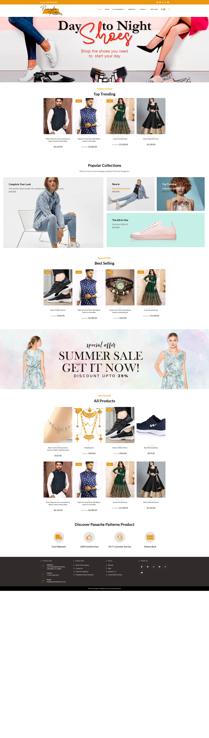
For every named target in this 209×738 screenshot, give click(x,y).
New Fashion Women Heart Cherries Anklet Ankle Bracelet (58, 449)
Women (122, 137)
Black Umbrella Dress (151, 139)
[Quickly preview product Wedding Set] (103, 411)
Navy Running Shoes (151, 448)
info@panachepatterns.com (56, 582)
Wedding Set (89, 448)
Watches (120, 308)
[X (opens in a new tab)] (157, 2)
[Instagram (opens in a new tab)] (165, 2)
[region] (104, 49)
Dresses (118, 137)
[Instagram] (153, 566)
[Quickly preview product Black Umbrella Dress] (165, 102)
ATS (120, 588)
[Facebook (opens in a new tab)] (160, 2)
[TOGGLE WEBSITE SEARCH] (169, 9)
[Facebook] (147, 566)
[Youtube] (141, 572)
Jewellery (58, 446)
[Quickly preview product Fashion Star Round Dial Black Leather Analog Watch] (134, 273)
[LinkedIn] (159, 566)
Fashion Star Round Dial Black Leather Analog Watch (120, 311)
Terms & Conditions (82, 571)
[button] (2, 49)
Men (58, 137)
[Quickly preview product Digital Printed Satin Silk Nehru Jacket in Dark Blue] (103, 102)
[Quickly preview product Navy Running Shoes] (165, 411)
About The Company (82, 565)
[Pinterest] (165, 566)
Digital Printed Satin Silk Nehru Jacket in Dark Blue (89, 140)
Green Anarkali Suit (120, 139)
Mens (58, 308)
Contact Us (79, 568)
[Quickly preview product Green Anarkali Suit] (134, 102)
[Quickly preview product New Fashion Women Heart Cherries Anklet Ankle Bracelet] (72, 411)
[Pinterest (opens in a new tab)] (162, 2)
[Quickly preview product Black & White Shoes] (72, 273)
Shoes (152, 446)
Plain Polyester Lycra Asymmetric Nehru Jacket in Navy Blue (58, 140)
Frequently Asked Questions (85, 575)
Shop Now (12, 191)
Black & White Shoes (58, 310)
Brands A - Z (112, 571)
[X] (141, 566)
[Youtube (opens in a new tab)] (168, 2)
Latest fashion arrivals (115, 575)
